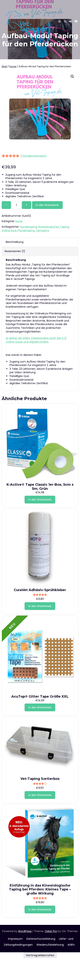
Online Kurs (9, 230)
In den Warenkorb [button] (39, 499)
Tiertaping (42, 230)
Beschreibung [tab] (14, 242)
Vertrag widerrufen (40, 955)
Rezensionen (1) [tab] (15, 251)
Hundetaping (28, 227)
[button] (70, 21)
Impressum (15, 939)
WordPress (25, 931)
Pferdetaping (25, 230)
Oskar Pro (51, 931)
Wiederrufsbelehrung (50, 945)
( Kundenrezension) (33, 156)
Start (4, 66)
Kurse (12, 66)
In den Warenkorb (47, 205)
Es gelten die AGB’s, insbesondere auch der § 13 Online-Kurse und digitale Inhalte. (36, 340)
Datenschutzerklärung (40, 939)
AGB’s (71, 945)
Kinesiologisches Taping (53, 227)
